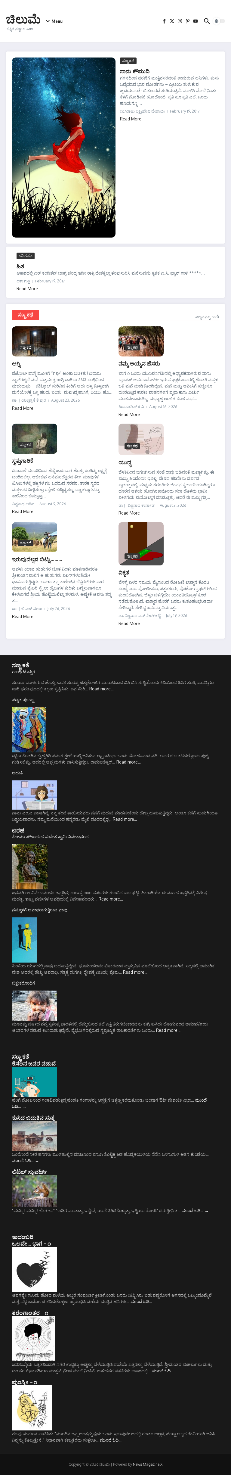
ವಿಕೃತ (124, 572)
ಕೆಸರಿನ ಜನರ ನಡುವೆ (34, 1063)
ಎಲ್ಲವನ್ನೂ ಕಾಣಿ (207, 316)
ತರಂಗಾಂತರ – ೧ (30, 1312)
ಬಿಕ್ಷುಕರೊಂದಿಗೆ (23, 982)
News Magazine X (147, 1464)
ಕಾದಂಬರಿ (22, 1236)
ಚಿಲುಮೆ (23, 18)
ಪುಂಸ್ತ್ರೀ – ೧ (24, 1381)
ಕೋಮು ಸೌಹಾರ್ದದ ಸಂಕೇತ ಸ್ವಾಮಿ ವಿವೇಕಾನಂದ (50, 836)
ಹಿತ (20, 266)
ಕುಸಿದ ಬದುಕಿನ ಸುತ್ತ (33, 1117)
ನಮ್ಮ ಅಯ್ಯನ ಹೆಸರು (139, 363)
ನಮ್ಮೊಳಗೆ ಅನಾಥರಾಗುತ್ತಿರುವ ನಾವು (39, 909)
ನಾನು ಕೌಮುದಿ (134, 70)
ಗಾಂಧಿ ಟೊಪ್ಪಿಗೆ (23, 671)
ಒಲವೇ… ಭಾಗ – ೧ (31, 1243)
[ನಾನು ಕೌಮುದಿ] (64, 148)
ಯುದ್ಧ (125, 462)
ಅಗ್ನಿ (16, 363)
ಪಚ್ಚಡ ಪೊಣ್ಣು (23, 699)
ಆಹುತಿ (17, 772)
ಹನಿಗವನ (25, 255)
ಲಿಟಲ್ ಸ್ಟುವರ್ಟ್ (29, 1171)
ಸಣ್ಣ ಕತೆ (20, 664)
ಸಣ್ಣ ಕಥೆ (128, 60)
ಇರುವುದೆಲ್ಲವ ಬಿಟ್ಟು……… (37, 558)
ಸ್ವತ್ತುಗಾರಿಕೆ (22, 460)
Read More (130, 118)
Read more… (101, 688)
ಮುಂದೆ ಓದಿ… (25, 1160)
